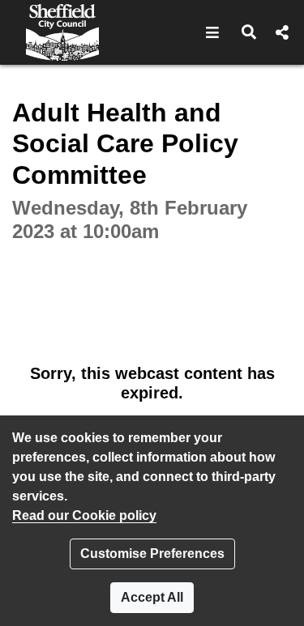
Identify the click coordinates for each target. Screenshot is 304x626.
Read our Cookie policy (84, 515)
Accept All (152, 597)
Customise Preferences (152, 553)
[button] (213, 32)
